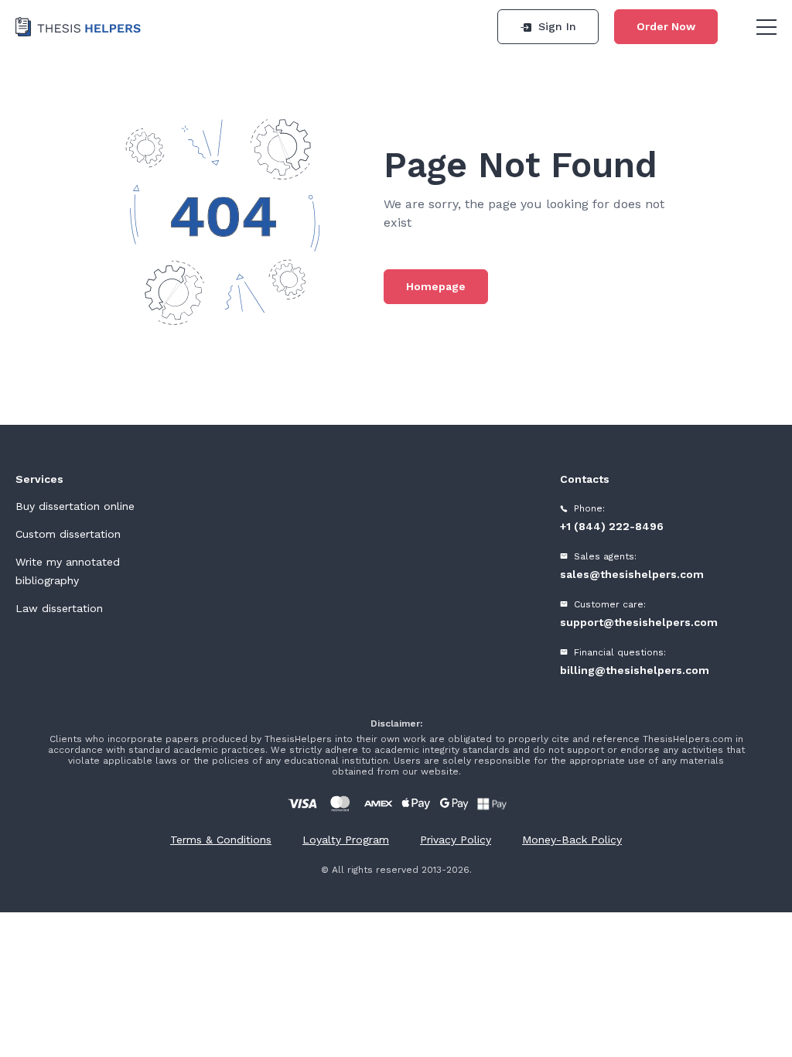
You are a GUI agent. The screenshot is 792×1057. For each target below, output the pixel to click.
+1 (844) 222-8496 (612, 526)
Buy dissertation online (75, 506)
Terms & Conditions (220, 839)
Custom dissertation (68, 534)
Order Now (666, 26)
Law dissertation (59, 608)
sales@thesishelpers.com (632, 574)
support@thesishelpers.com (639, 622)
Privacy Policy (455, 839)
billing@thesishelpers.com (634, 670)
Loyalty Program (345, 839)
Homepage (436, 286)
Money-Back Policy (572, 839)
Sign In (557, 26)
